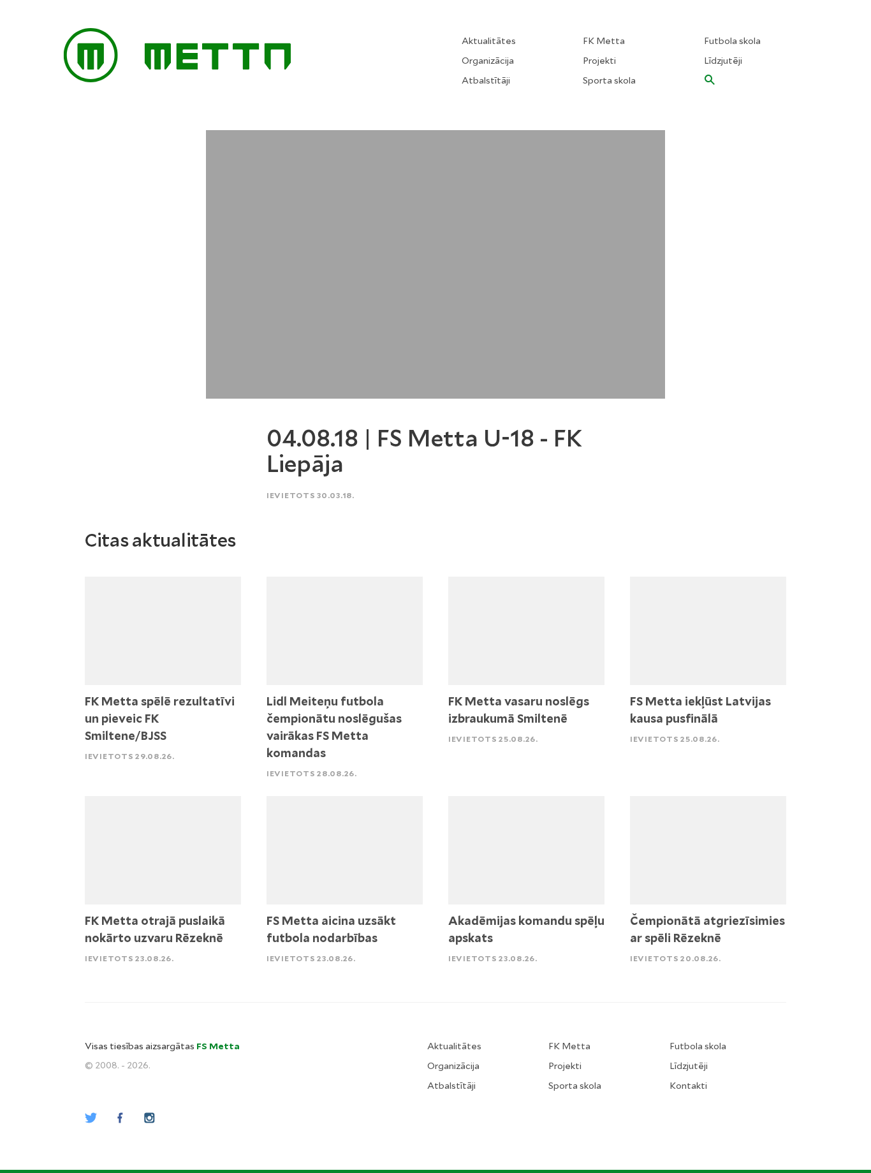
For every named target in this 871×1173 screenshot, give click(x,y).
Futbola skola (732, 41)
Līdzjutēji (723, 60)
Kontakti (688, 1086)
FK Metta (604, 41)
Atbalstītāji (486, 80)
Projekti (599, 60)
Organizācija (488, 60)
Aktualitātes (489, 41)
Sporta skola (609, 80)
